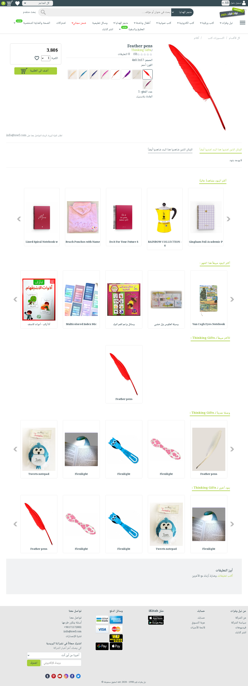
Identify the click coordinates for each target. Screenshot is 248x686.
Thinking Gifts (141, 50)
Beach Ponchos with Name (83, 242)
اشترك (33, 663)
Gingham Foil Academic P (206, 242)
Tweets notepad (38, 474)
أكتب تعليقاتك (225, 576)
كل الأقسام (234, 38)
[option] (206, 217)
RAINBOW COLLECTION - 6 (165, 244)
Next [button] (19, 219)
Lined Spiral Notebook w (42, 242)
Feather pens (124, 399)
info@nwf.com (16, 135)
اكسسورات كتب (216, 38)
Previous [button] (228, 219)
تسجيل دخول (235, 3)
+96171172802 (73, 627)
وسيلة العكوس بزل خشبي (166, 324)
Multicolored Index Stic (81, 324)
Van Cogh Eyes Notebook (208, 324)
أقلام (196, 38)
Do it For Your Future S (123, 242)
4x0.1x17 (138, 60)
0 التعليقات (124, 54)
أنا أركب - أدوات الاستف (39, 324)
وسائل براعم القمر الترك (124, 324)
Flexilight (166, 474)
